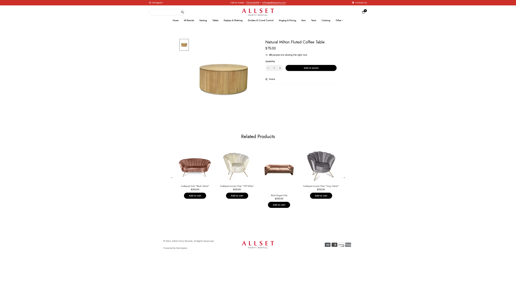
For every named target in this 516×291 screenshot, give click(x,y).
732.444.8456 (252, 2)
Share (272, 79)
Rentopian (181, 248)
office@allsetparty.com (274, 2)
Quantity (270, 61)
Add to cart (179, 195)
